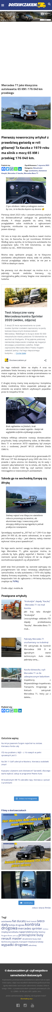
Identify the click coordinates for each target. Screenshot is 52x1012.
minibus (45, 929)
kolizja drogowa (16, 925)
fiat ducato (19, 921)
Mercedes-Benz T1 (31, 173)
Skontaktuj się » (27, 998)
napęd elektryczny (28, 931)
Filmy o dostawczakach (13, 810)
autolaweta (33, 170)
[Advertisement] (26, 49)
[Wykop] (11, 169)
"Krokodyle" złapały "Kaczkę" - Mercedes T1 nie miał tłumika (37, 604)
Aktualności (37, 168)
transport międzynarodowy (31, 941)
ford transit (31, 921)
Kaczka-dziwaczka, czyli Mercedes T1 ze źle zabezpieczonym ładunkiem (36, 673)
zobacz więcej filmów (41, 907)
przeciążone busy (31, 935)
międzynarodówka (9, 932)
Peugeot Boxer (6, 936)
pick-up (15, 936)
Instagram (26, 1005)
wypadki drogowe (14, 945)
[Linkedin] (20, 169)
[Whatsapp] (16, 169)
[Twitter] (7, 169)
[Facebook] (3, 169)
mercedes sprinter (30, 928)
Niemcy (42, 932)
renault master (11, 938)
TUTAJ (16, 581)
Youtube (33, 1005)
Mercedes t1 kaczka (15, 173)
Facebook (18, 1005)
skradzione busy (29, 939)
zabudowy (32, 945)
